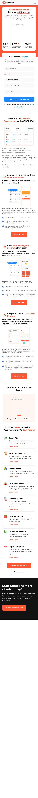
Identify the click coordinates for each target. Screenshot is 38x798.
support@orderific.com (10, 770)
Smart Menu (23, 669)
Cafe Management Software (11, 714)
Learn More (13, 446)
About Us (5, 669)
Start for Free (19, 234)
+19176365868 (7, 761)
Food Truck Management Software (14, 724)
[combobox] (6, 74)
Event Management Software (12, 721)
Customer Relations (26, 672)
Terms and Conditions (9, 739)
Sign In (4, 700)
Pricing (4, 672)
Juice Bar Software (8, 718)
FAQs (4, 703)
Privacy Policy (7, 742)
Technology (23, 679)
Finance (22, 676)
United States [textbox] (10, 92)
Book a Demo (19, 572)
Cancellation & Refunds (10, 748)
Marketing (22, 682)
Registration (6, 697)
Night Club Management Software (13, 727)
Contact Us (6, 679)
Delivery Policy (7, 745)
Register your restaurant (19, 565)
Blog (3, 676)
